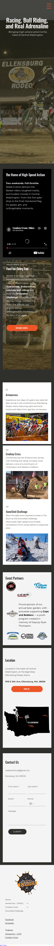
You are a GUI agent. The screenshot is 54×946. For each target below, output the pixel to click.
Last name (33, 786)
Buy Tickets (3, 945)
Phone (30, 799)
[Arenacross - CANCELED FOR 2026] (27, 903)
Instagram (9, 923)
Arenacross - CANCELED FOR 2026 (14, 903)
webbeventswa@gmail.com (17, 770)
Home (8, 900)
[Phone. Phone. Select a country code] (31, 803)
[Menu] (49, 6)
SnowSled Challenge (14, 911)
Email (11, 799)
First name (13, 786)
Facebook (9, 919)
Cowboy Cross (11, 907)
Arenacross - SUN (13, 934)
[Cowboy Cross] (27, 907)
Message (12, 811)
